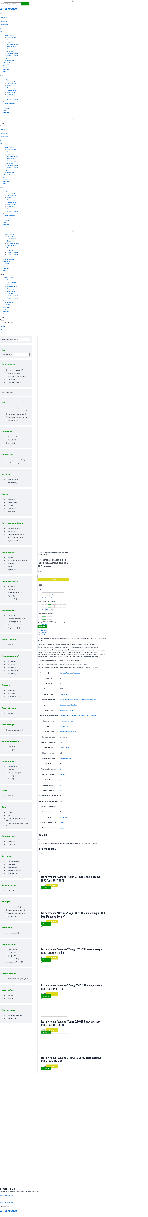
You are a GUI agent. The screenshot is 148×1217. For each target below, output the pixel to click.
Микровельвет (14, 628)
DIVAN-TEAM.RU (8, 1189)
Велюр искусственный (16, 618)
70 (43, 606)
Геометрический (14, 773)
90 (49, 606)
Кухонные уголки (12, 56)
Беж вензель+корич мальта (17, 411)
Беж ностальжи (13, 420)
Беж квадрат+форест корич (17, 417)
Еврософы (10, 42)
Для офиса (13, 670)
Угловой (11, 443)
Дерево (11, 563)
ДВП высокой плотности (17, 560)
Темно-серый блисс (56, 597)
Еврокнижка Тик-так (15, 962)
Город (11, 776)
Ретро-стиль (13, 873)
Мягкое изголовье (15, 538)
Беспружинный (14, 907)
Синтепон (12, 599)
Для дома (13, 667)
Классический (14, 861)
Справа (11, 750)
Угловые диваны (12, 47)
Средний (12, 1018)
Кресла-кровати (12, 49)
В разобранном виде (16, 460)
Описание (44, 630)
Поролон (11, 596)
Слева (11, 747)
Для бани (12, 661)
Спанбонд (74, 705)
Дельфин (12, 956)
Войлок (11, 589)
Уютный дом (64, 817)
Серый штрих (45, 597)
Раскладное (13, 479)
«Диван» (11, 812)
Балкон (12, 499)
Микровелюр (64, 694)
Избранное (3, 21)
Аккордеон (12, 950)
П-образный (12, 437)
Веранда (12, 508)
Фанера (93, 699)
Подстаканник (13, 541)
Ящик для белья (91, 715)
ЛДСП (12, 570)
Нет (10, 998)
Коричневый (45, 594)
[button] (74, 75)
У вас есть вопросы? (6, 1195)
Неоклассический (14, 870)
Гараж (11, 512)
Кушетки (10, 51)
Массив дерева (86, 699)
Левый (11, 690)
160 (51, 609)
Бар (10, 505)
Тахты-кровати (11, 38)
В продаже (9, 392)
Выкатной (12, 953)
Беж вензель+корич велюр (17, 408)
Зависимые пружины (16, 910)
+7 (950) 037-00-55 (8, 9)
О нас (5, 58)
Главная (40, 550)
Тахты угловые (12, 40)
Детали (43, 632)
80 (46, 606)
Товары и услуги (8, 35)
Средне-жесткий (15, 1015)
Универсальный (14, 696)
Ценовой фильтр (7, 354)
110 (57, 606)
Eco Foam (11, 586)
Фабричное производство (18, 979)
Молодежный (13, 867)
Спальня (6, 69)
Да (10, 645)
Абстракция (12, 766)
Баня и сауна (13, 502)
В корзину (54, 579)
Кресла (11, 379)
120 (61, 606)
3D (9, 815)
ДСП (10, 567)
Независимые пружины (16, 913)
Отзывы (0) (44, 634)
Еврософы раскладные (17, 376)
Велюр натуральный (15, 622)
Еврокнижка (13, 959)
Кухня (5, 67)
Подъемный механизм (77, 715)
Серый (65, 597)
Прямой (12, 440)
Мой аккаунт (4, 25)
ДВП (10, 557)
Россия (12, 890)
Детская (6, 65)
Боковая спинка (14, 528)
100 (53, 606)
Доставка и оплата (9, 60)
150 (47, 609)
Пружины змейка (14, 916)
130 (64, 606)
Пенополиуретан (15, 593)
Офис (5, 71)
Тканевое (12, 483)
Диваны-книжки (12, 53)
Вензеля (11, 770)
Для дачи (12, 664)
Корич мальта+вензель (57, 594)
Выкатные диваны (13, 44)
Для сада (12, 674)
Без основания (13, 933)
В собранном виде (14, 463)
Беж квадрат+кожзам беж (17, 414)
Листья (11, 779)
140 (43, 609)
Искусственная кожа (15, 625)
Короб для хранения (16, 534)
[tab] (73, 630)
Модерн (11, 864)
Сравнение (3, 17)
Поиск (2, 4)
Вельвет (11, 615)
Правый (11, 693)
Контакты (6, 62)
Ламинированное (15, 730)
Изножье (12, 531)
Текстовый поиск (7, 339)
